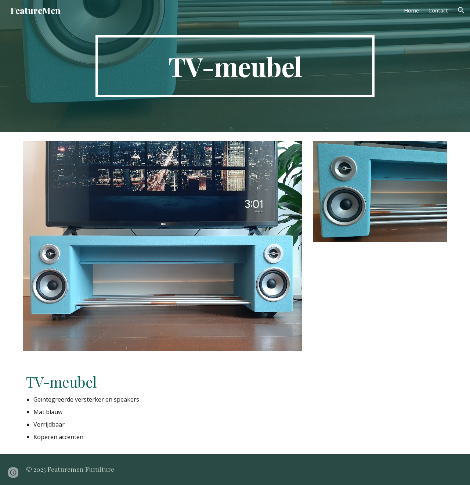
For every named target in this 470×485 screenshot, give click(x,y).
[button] (461, 10)
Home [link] (411, 10)
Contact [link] (438, 10)
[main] (235, 66)
